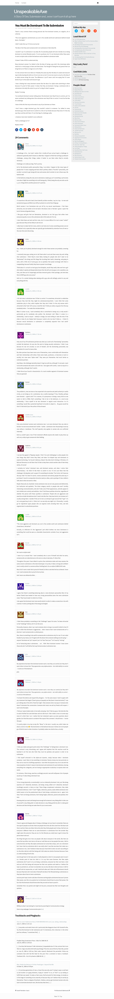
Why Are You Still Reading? (81, 46)
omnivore (28, 680)
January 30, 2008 (22, 28)
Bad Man (77, 134)
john (26, 654)
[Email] (97, 2)
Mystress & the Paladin (81, 113)
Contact (23, 3)
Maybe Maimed (78, 90)
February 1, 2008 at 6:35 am (33, 516)
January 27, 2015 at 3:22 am (33, 898)
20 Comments (37, 28)
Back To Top (58, 996)
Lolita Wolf (77, 100)
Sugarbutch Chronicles (81, 137)
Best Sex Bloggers (79, 141)
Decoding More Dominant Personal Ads (85, 48)
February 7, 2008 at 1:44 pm (33, 682)
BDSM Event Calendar (80, 78)
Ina (26, 896)
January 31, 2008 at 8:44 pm (33, 417)
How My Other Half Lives (81, 150)
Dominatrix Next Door (80, 125)
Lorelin (27, 289)
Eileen (27, 144)
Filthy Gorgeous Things (81, 146)
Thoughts (29, 28)
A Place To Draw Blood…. (81, 143)
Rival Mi (77, 80)
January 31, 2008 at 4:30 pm (33, 384)
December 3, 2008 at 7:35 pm (33, 816)
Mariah (27, 543)
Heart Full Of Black (80, 121)
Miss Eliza (77, 118)
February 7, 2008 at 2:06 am (33, 656)
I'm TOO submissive (80, 39)
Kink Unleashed (79, 123)
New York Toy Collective (81, 74)
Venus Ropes (78, 139)
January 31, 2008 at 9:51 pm (33, 447)
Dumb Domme (78, 114)
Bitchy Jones (78, 120)
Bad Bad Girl (78, 153)
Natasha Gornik (79, 116)
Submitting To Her (79, 157)
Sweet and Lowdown (80, 105)
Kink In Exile (78, 95)
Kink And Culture (79, 111)
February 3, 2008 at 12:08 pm (33, 585)
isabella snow (29, 415)
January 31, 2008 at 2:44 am (33, 241)
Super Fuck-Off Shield (80, 59)
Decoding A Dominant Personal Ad (84, 44)
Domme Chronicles (80, 102)
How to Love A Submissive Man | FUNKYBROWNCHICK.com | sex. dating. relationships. (42, 922)
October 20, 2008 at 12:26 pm (33, 739)
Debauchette (78, 127)
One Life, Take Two (80, 144)
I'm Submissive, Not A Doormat (83, 50)
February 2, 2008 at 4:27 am (33, 545)
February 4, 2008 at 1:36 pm (33, 614)
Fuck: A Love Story (79, 97)
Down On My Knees (80, 129)
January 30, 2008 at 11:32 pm (33, 146)
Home (17, 3)
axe (16, 28)
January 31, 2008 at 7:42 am (33, 334)
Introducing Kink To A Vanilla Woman (84, 57)
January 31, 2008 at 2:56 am (33, 291)
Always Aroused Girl (80, 136)
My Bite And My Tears (80, 51)
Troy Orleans (78, 104)
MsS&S (27, 583)
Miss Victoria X (78, 155)
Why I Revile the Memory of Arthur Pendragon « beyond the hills (35, 964)
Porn (74, 67)
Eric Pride (77, 148)
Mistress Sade (78, 88)
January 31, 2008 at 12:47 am (33, 193)
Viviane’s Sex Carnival (80, 159)
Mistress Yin (78, 132)
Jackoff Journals (79, 130)
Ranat (27, 737)
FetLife (76, 107)
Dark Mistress (78, 93)
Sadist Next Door (79, 98)
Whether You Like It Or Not (82, 91)
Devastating (78, 109)
